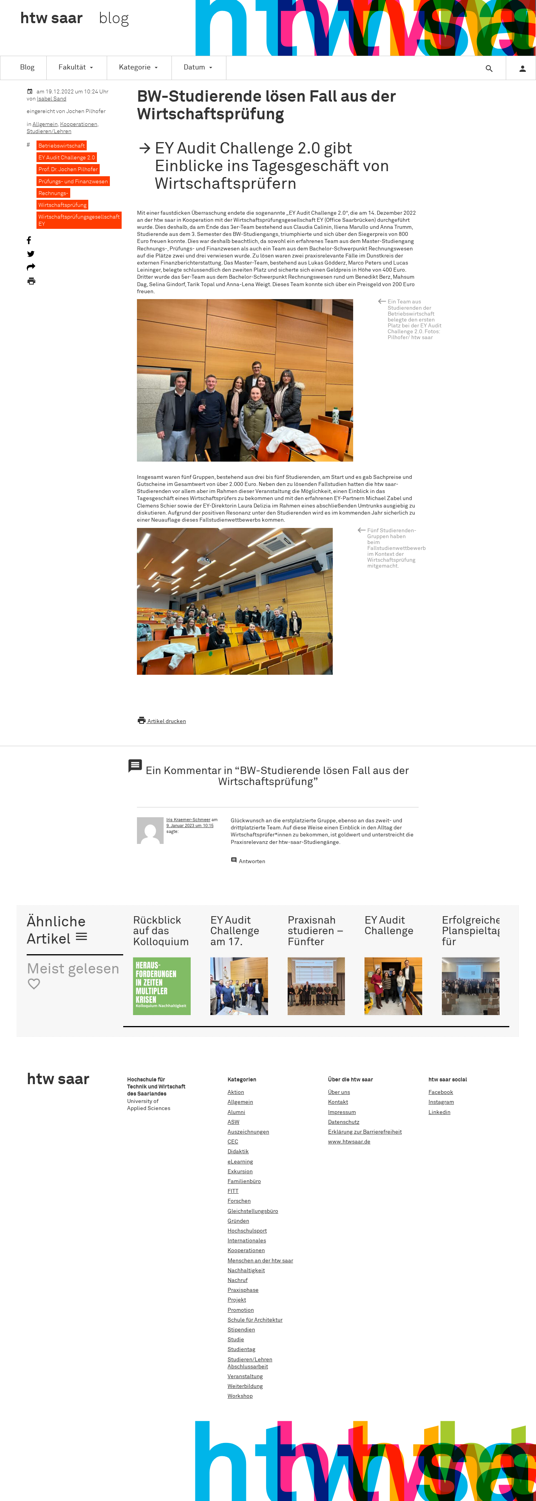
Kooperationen (78, 124)
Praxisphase (243, 1290)
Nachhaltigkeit (246, 1270)
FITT (233, 1191)
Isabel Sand (51, 99)
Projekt (237, 1300)
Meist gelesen (73, 976)
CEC (233, 1142)
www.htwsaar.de (349, 1142)
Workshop (240, 1396)
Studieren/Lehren (49, 131)
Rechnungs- (53, 193)
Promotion (241, 1310)
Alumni (236, 1112)
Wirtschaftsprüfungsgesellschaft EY (79, 220)
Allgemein (45, 124)
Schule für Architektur (255, 1320)
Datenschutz (343, 1122)
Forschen (239, 1201)
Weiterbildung (245, 1386)
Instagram (441, 1102)
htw (74, 19)
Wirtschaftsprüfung (62, 205)
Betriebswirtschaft (61, 146)
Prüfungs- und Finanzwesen (73, 181)
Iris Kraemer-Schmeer (188, 820)
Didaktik (238, 1151)
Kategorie (135, 67)
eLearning (240, 1162)
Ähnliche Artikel (58, 931)
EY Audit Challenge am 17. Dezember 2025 (235, 942)
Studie (236, 1339)
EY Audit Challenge (389, 926)
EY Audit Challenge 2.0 (66, 158)
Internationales (247, 1241)
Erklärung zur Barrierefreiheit (365, 1132)
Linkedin (439, 1112)
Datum (194, 67)
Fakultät (72, 67)
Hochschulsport (247, 1231)
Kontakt (338, 1102)
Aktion (236, 1092)
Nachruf (238, 1280)
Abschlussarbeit (248, 1367)
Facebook (440, 1092)
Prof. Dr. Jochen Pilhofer (68, 169)
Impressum (342, 1112)
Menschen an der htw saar (260, 1261)
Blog (27, 67)
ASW (233, 1122)
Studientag (241, 1349)
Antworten (252, 861)
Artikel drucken (161, 721)
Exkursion (240, 1171)
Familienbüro (244, 1181)
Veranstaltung (245, 1376)
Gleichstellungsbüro (253, 1211)
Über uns (339, 1092)
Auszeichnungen (248, 1132)
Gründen (238, 1221)
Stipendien (241, 1330)
